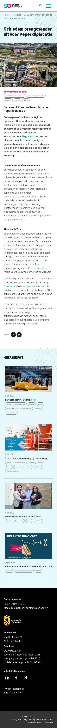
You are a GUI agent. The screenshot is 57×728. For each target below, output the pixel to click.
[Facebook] (16, 677)
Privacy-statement (14, 688)
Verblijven (8, 100)
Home (7, 15)
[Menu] (48, 6)
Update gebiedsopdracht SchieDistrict (23, 662)
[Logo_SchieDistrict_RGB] (13, 6)
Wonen (26, 100)
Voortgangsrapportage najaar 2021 (22, 654)
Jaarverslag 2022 (13, 651)
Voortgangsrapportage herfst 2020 (22, 658)
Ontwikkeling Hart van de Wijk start (23, 516)
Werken (17, 100)
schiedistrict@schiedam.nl (35, 608)
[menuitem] (40, 6)
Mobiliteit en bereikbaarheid (14, 96)
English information (13, 692)
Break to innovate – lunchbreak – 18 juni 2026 (28, 566)
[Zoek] (40, 6)
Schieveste (9, 286)
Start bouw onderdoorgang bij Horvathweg (26, 458)
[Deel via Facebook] (13, 334)
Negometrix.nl (30, 136)
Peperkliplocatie (36, 268)
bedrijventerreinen (32, 286)
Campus (31, 404)
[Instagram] (24, 677)
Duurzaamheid (11, 413)
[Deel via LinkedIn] (19, 334)
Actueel (17, 15)
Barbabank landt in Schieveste (20, 400)
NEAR (31, 719)
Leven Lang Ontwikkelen (35, 96)
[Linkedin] (7, 677)
